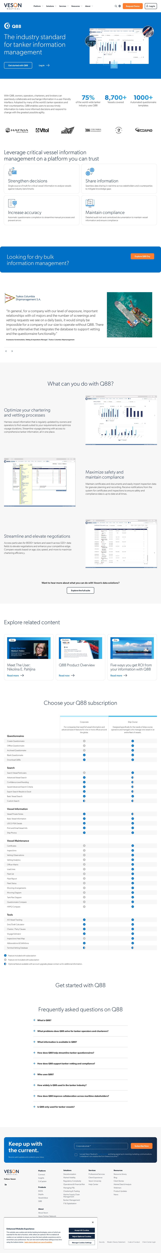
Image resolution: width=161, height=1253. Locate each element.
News (116, 1194)
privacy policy (103, 1154)
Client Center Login (149, 1242)
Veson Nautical (12, 6)
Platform (37, 6)
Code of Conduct (134, 1242)
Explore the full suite (80, 590)
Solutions (50, 6)
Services (62, 6)
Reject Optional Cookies (81, 1236)
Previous (6, 351)
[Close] (93, 1222)
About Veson (43, 1212)
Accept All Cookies (82, 1230)
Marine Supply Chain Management (71, 1195)
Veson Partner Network (47, 1216)
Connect (41, 1174)
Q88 (40, 1201)
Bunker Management (71, 1200)
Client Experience (95, 1177)
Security (102, 1242)
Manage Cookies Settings (82, 1242)
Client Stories (119, 1181)
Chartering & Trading (71, 1191)
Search (116, 6)
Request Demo (133, 6)
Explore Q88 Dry (142, 256)
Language (120, 6)
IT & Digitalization (69, 1203)
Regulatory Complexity (72, 1181)
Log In (152, 6)
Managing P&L (69, 1187)
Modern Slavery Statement (116, 1242)
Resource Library (120, 1174)
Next (12, 351)
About (87, 6)
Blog (115, 1177)
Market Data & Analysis (122, 1184)
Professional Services (97, 1174)
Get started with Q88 (18, 65)
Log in (42, 65)
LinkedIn (5, 1184)
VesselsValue (43, 1197)
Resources (75, 6)
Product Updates (120, 1191)
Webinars (117, 1187)
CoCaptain (42, 1181)
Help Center (93, 1184)
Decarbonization (69, 1174)
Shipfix (41, 1194)
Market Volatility (69, 1177)
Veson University (95, 1181)
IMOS (40, 1191)
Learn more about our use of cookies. (38, 1242)
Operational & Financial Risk (74, 1184)
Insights (41, 1178)
